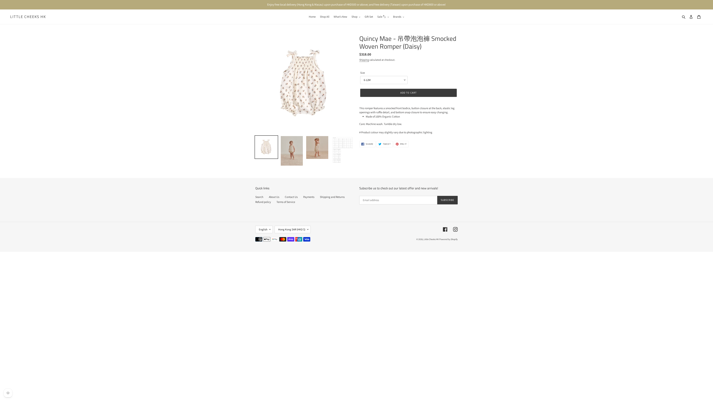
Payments (308, 197)
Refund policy (263, 202)
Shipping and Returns (332, 197)
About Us (274, 197)
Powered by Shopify (448, 239)
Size (362, 72)
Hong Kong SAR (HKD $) (291, 229)
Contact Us (291, 197)
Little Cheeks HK (28, 16)
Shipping (364, 59)
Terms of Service (285, 202)
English (263, 229)
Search (259, 197)
